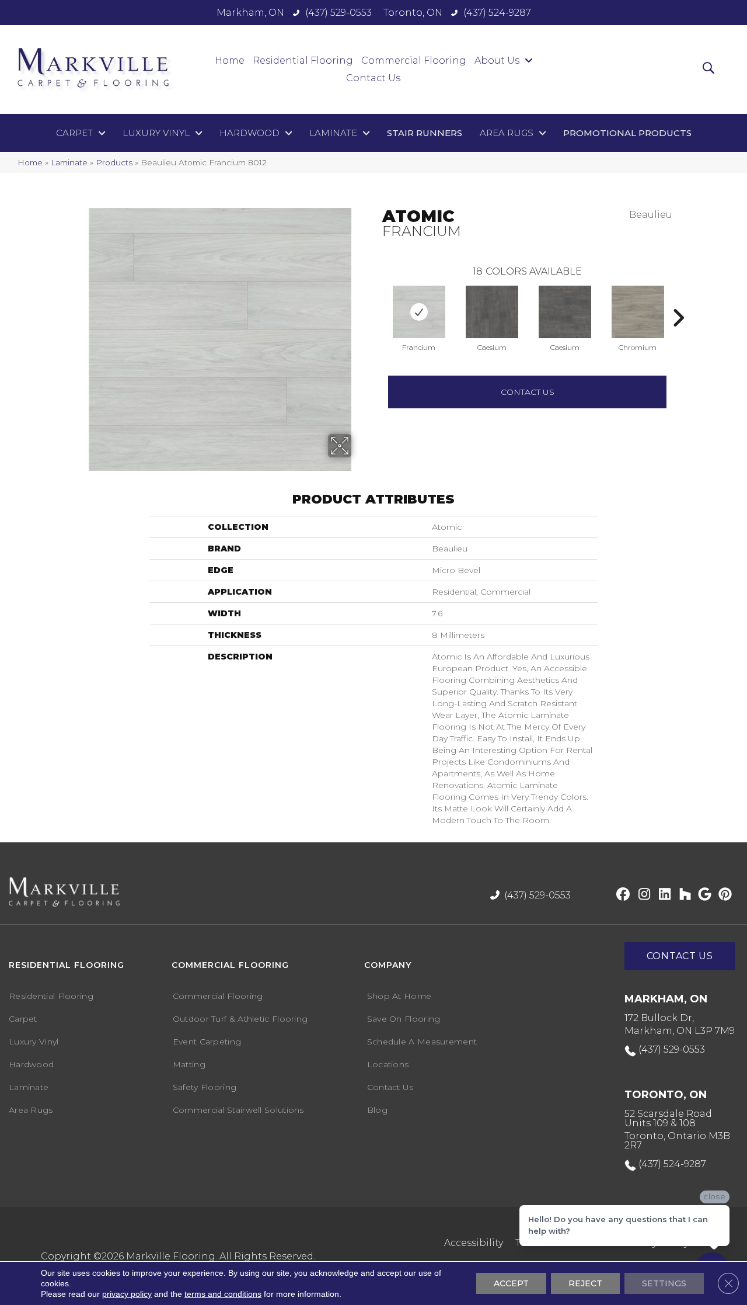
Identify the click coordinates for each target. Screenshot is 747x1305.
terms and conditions (222, 1294)
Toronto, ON (412, 12)
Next (678, 300)
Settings (664, 1283)
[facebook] (621, 895)
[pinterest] (723, 895)
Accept (511, 1283)
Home (30, 162)
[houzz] (682, 895)
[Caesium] (492, 312)
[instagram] (641, 895)
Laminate (69, 162)
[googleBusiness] (702, 895)
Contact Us (527, 392)
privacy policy (127, 1294)
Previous (376, 300)
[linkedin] (662, 895)
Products (114, 162)
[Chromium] (638, 312)
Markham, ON (250, 12)
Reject (585, 1283)
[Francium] (419, 312)
